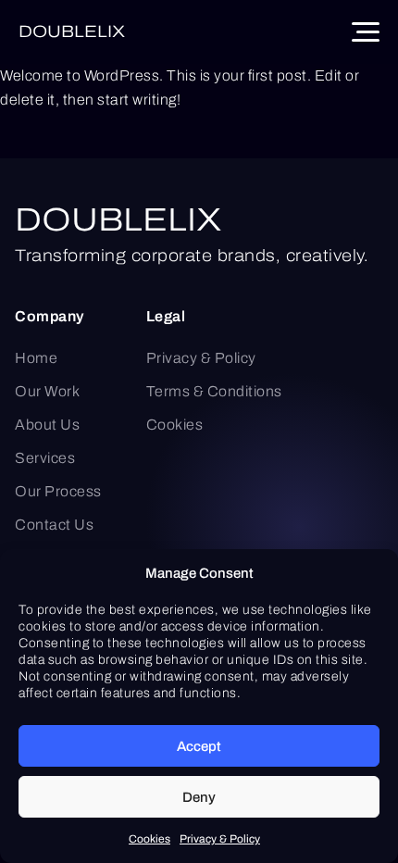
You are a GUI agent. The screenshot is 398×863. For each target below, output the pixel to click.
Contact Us (54, 524)
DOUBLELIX (118, 219)
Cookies (149, 838)
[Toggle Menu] (365, 32)
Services (45, 458)
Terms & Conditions (214, 391)
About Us (47, 424)
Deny (199, 797)
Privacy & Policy (220, 838)
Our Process (58, 491)
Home (36, 358)
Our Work (47, 391)
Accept (199, 746)
